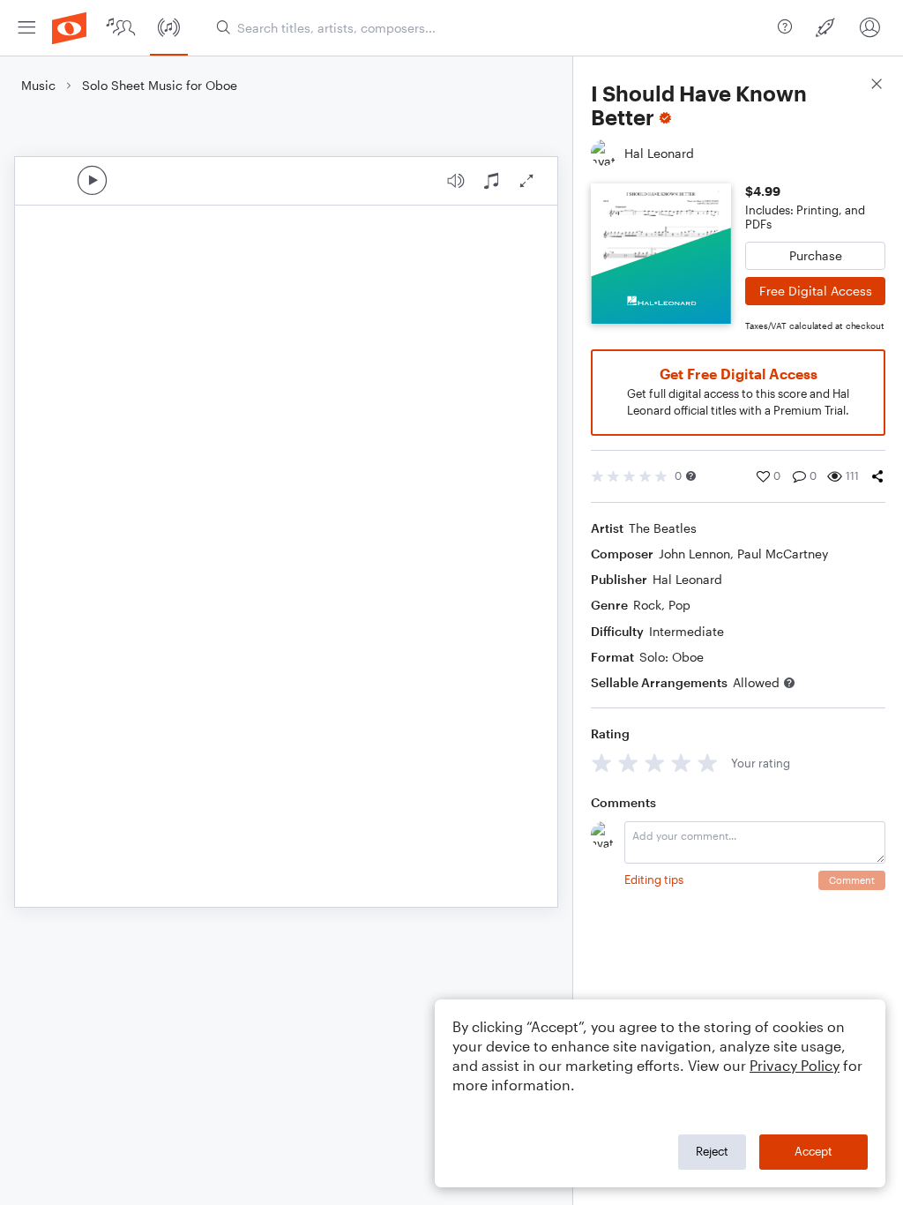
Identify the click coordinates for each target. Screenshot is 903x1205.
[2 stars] (628, 763)
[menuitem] (26, 28)
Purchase (815, 255)
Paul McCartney (782, 553)
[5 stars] (708, 763)
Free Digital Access (815, 290)
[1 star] (602, 763)
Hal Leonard (687, 579)
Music (38, 85)
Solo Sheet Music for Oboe (159, 85)
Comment (852, 880)
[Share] (877, 476)
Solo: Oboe (671, 656)
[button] (691, 476)
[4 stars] (681, 763)
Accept (813, 1151)
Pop (679, 604)
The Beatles (663, 527)
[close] (876, 86)
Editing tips (653, 879)
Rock (647, 604)
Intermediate (686, 631)
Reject (712, 1151)
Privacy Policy (795, 1065)
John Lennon (694, 553)
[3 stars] (655, 763)
